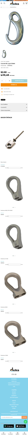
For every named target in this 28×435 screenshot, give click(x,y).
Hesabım (14, 392)
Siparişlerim (14, 395)
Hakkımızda (14, 381)
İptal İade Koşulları (14, 397)
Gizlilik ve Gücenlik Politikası (14, 382)
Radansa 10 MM (4, 258)
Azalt (6, 168)
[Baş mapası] (14, 140)
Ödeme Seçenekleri (5, 110)
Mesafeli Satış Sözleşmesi (14, 384)
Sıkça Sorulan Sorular (14, 404)
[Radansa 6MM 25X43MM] (14, 188)
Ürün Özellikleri (4, 104)
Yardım (14, 402)
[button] (13, 207)
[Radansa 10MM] (14, 333)
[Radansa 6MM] (14, 285)
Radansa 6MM (4, 307)
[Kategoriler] (3, 7)
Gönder (24, 417)
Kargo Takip (14, 406)
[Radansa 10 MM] (14, 237)
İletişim (14, 408)
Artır (22, 168)
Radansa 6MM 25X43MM (6, 210)
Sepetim (14, 393)
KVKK (14, 386)
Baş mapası (3, 162)
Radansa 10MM (4, 355)
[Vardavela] (7, 7)
